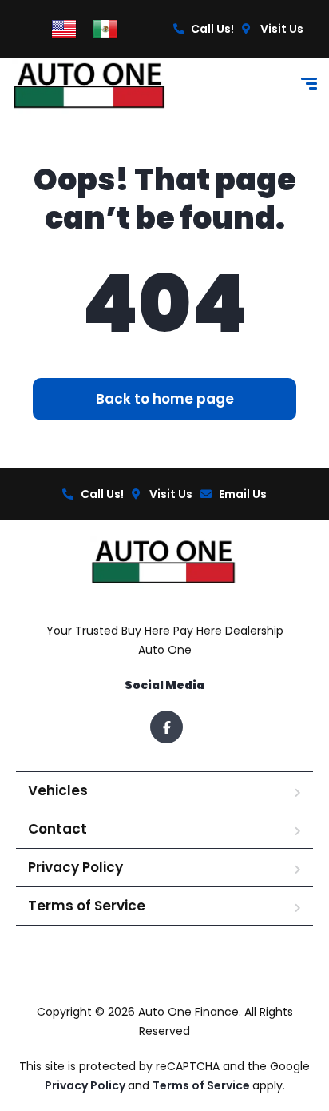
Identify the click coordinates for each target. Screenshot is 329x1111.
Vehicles (58, 790)
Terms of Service (86, 905)
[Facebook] (166, 727)
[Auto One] (90, 86)
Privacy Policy (75, 867)
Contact (57, 828)
